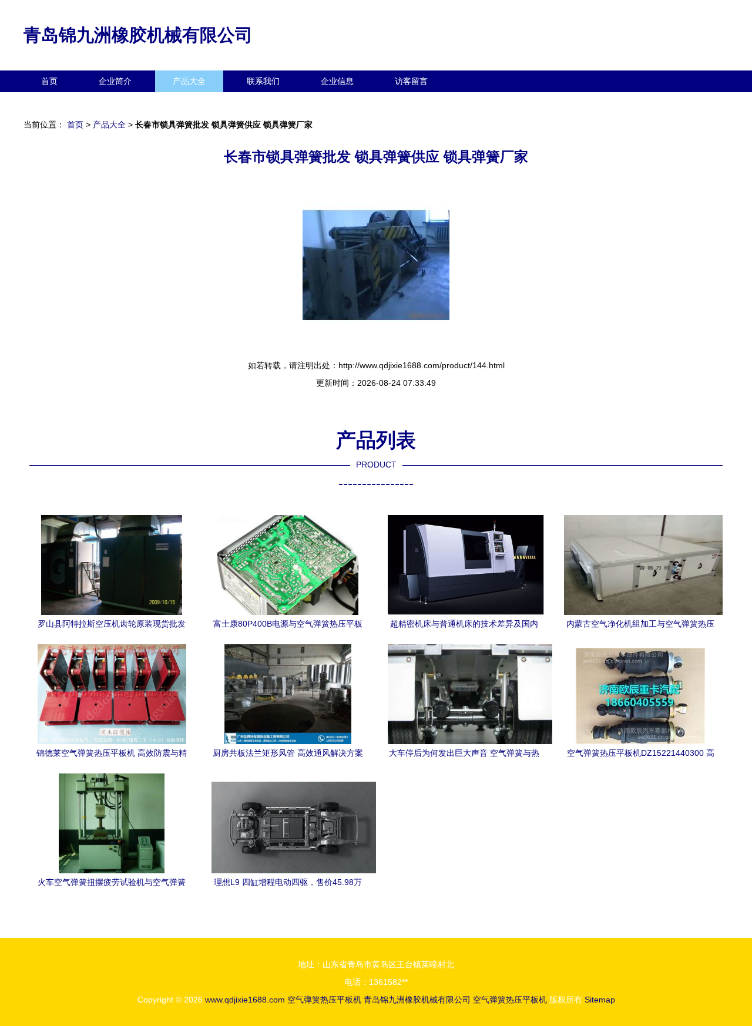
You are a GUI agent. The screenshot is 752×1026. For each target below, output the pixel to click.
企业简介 (115, 81)
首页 (49, 81)
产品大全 (189, 81)
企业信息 (337, 81)
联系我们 (263, 81)
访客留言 (411, 81)
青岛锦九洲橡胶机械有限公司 (138, 35)
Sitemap (600, 999)
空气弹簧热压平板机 (324, 999)
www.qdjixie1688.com (245, 999)
